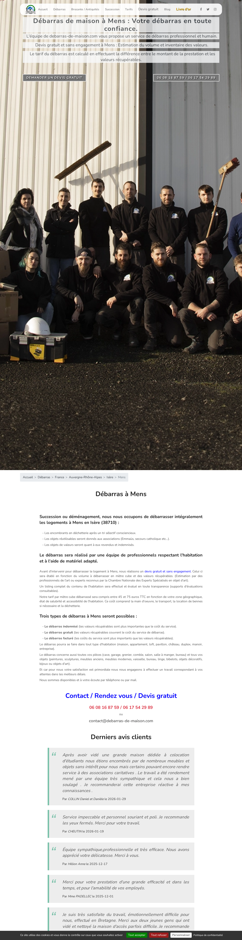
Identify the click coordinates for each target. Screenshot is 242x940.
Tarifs (129, 9)
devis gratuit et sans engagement (168, 571)
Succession (112, 9)
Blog (167, 9)
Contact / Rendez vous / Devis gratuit (121, 695)
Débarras (59, 9)
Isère (110, 477)
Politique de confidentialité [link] (208, 935)
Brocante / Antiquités (85, 9)
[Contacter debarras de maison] (121, 721)
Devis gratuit (148, 9)
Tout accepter (136, 935)
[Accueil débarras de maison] (31, 9)
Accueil (43, 9)
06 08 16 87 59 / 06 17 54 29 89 (121, 707)
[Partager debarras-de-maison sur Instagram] (216, 9)
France (59, 477)
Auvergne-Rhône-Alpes (85, 477)
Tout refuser (159, 935)
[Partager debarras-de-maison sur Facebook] (202, 9)
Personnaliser (181, 935)
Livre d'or (183, 9)
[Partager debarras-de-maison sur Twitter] (209, 9)
